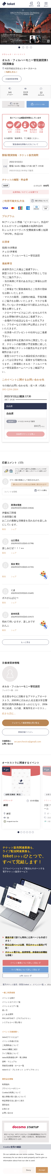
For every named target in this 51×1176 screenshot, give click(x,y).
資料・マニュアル (9, 1061)
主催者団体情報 (11, 79)
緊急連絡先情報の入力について (25, 144)
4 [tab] (31, 47)
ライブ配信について (10, 1053)
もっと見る (25, 642)
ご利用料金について (10, 1045)
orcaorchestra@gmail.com (27, 741)
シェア (13, 529)
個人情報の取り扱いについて (14, 1096)
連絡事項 (18, 138)
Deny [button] (28, 1170)
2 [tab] (23, 47)
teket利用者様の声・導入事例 (14, 1057)
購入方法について (41, 201)
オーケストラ (19, 54)
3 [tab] (27, 47)
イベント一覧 (38, 984)
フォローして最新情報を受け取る (25, 723)
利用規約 (5, 1084)
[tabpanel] (25, 26)
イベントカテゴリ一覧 (11, 1002)
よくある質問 (7, 1014)
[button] (18, 832)
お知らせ (5, 1109)
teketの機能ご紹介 (10, 1049)
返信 (4, 529)
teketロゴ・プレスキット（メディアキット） (21, 1069)
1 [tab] (19, 47)
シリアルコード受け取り (12, 1022)
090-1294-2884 (10, 389)
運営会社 (5, 1105)
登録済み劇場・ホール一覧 (13, 1065)
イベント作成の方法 (10, 1041)
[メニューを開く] (46, 4)
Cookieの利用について (11, 1092)
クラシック (7, 54)
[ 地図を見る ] (11, 72)
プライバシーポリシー (11, 1088)
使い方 (5, 1010)
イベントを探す (8, 998)
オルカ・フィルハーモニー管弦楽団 (21, 686)
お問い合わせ (7, 1113)
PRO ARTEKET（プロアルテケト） (16, 1018)
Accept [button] (42, 1170)
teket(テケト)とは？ (10, 1037)
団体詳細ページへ (25, 732)
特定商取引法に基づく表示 (13, 1100)
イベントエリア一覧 (10, 1006)
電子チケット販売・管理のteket (16, 984)
